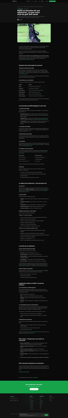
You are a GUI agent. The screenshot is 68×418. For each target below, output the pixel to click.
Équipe (41, 406)
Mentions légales (52, 397)
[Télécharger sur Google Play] (13, 400)
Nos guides (31, 407)
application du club (29, 145)
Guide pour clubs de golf (33, 377)
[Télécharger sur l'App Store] (11, 400)
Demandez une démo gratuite (24, 371)
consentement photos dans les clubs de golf (26, 59)
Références (35, 1)
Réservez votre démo (52, 1)
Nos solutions (31, 406)
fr (42, 1)
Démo (40, 407)
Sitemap (51, 400)
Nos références (32, 400)
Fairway (36, 289)
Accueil (18, 6)
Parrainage (41, 400)
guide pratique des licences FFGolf (41, 119)
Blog (40, 397)
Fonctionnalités (28, 1)
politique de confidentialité (30, 415)
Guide (20, 6)
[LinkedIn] (15, 400)
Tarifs (32, 1)
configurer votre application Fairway (34, 331)
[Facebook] (17, 400)
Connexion (47, 1)
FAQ (40, 399)
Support (41, 403)
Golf (22, 6)
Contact (40, 1)
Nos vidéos (31, 403)
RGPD (50, 399)
